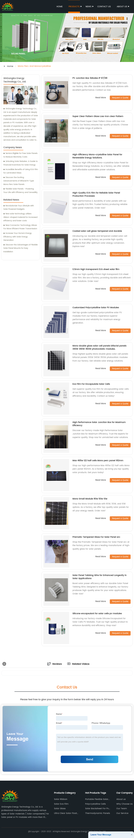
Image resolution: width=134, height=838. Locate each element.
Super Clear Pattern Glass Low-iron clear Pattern (97, 116)
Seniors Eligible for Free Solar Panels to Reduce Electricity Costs (20, 155)
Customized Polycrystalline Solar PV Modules (95, 307)
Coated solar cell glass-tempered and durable (97, 231)
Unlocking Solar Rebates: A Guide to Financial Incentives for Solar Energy (20, 163)
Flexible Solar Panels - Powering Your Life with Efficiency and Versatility (20, 190)
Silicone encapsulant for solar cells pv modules (97, 613)
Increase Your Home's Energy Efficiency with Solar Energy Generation (17, 237)
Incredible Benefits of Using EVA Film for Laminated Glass (20, 171)
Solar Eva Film (61, 804)
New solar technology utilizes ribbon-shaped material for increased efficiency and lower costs (20, 217)
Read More (100, 97)
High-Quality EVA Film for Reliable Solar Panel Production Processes (96, 194)
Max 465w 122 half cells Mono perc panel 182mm (97, 460)
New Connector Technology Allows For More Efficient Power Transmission (20, 227)
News (88, 6)
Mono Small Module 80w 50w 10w (89, 498)
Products (74, 6)
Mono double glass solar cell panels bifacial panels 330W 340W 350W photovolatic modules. (99, 347)
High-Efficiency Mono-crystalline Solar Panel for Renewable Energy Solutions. (97, 156)
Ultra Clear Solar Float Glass (65, 813)
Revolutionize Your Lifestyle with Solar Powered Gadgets (18, 207)
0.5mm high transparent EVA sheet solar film (95, 269)
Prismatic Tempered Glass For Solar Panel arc (96, 537)
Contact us (104, 6)
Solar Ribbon (60, 799)
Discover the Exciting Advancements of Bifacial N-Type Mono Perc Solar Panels (18, 181)
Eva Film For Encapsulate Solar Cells (91, 384)
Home (60, 6)
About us (122, 6)
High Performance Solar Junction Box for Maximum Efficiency (99, 424)
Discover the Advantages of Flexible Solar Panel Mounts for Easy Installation (20, 248)
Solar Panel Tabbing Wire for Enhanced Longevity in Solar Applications (99, 577)
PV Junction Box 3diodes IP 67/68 (89, 78)
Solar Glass (60, 808)
